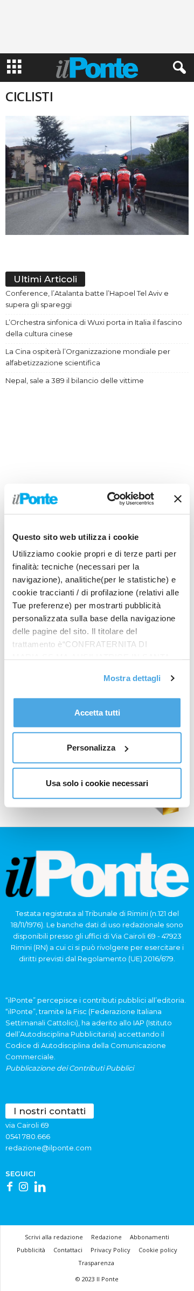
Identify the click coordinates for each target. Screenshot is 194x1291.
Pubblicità (31, 1250)
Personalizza (91, 747)
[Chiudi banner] (178, 499)
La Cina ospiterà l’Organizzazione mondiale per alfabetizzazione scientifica (87, 357)
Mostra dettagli (132, 678)
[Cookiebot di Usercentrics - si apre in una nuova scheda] (113, 499)
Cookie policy (157, 1250)
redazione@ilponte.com (48, 1147)
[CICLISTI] (97, 175)
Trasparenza (96, 1263)
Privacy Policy (110, 1250)
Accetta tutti (97, 712)
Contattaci (67, 1250)
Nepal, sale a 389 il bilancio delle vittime (74, 380)
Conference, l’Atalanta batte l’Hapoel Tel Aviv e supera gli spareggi (87, 299)
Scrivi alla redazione (54, 1237)
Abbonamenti (149, 1237)
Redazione (106, 1237)
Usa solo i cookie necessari (97, 782)
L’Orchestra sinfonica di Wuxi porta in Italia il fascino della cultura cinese (93, 328)
